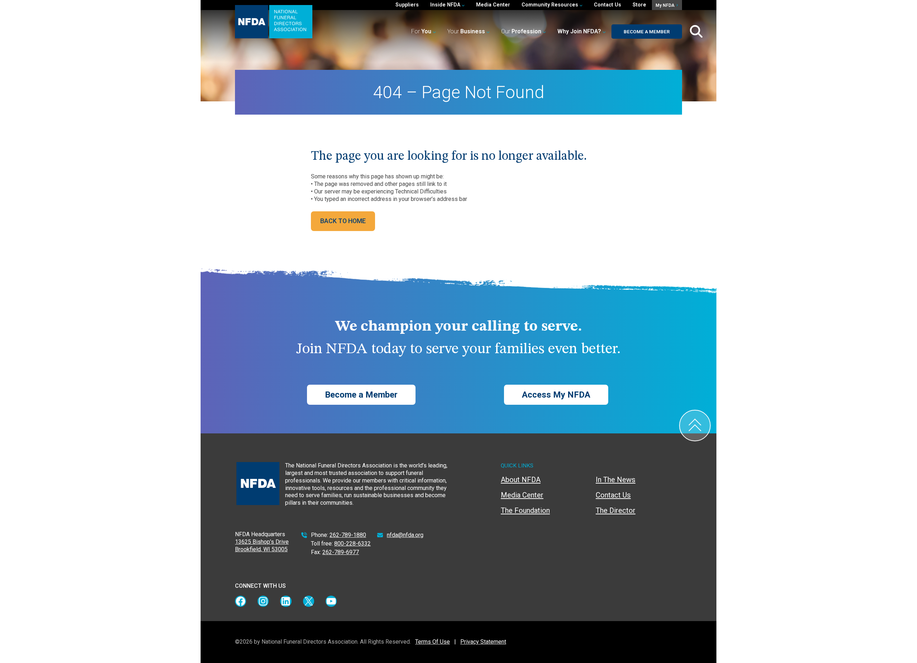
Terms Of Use (432, 641)
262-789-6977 (340, 552)
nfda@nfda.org (405, 535)
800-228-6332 (352, 543)
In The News (615, 479)
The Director (615, 510)
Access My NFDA (556, 395)
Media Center (493, 5)
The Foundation (525, 510)
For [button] (421, 31)
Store (639, 5)
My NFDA (666, 5)
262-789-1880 (348, 535)
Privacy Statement (483, 641)
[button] (581, 31)
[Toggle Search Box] (696, 31)
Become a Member (647, 31)
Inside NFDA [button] (446, 5)
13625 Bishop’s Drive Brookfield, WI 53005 (262, 545)
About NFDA (521, 479)
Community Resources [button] (551, 5)
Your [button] (466, 31)
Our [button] (521, 31)
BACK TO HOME (343, 221)
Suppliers (407, 5)
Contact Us (607, 5)
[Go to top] (695, 425)
